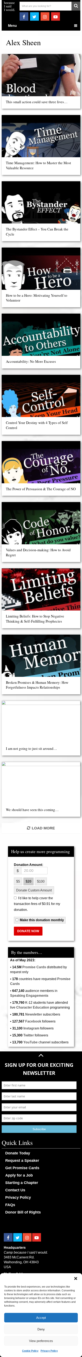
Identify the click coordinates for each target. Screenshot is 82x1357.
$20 (28, 881)
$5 (18, 881)
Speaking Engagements (29, 995)
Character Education (32, 1007)
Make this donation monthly (42, 920)
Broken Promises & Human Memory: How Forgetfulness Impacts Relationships (37, 685)
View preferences (41, 1341)
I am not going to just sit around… (31, 748)
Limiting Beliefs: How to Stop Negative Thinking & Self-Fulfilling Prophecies (35, 619)
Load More (43, 828)
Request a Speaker (22, 1160)
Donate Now (28, 931)
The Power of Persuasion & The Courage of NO (41, 488)
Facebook (33, 1021)
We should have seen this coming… (32, 809)
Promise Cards (34, 967)
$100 (41, 881)
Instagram (31, 1028)
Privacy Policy (49, 1350)
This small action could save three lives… (36, 101)
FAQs (10, 1205)
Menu (12, 25)
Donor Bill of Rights (23, 1212)
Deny (41, 1329)
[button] (76, 1278)
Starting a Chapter (21, 1183)
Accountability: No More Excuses (31, 361)
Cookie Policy (30, 1350)
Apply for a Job (19, 1175)
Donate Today (17, 1153)
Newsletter (33, 1014)
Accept (41, 1317)
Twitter (28, 1035)
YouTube (30, 1042)
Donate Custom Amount (34, 890)
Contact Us (15, 1190)
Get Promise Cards (22, 1168)
